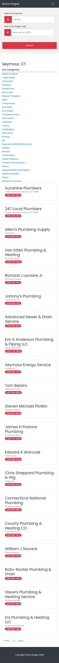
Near (15, 26)
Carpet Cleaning (10, 159)
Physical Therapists (11, 96)
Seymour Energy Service (28, 365)
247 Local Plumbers (23, 209)
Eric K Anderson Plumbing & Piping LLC (29, 342)
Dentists (6, 151)
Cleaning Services (10, 114)
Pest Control (8, 118)
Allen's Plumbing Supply (27, 229)
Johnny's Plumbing (23, 296)
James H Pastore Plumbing (21, 429)
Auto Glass (7, 107)
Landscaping (8, 129)
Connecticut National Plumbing (25, 500)
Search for (13, 13)
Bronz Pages (10, 4)
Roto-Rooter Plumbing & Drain (28, 572)
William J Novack (21, 548)
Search (29, 45)
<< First (6, 640)
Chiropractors (8, 103)
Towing (5, 125)
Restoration (7, 133)
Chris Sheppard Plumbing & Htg (29, 475)
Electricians (7, 92)
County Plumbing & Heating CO (23, 526)
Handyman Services (11, 181)
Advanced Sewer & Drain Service (28, 319)
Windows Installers (10, 173)
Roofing (5, 136)
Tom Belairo (16, 385)
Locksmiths (7, 81)
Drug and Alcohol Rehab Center (17, 144)
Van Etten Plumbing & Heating (25, 253)
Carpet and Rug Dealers (13, 162)
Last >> (21, 640)
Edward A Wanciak (22, 452)
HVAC (4, 99)
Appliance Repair (10, 73)
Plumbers (6, 85)
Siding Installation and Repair (15, 170)
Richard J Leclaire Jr (24, 275)
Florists (5, 177)
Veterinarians (8, 155)
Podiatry (6, 147)
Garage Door (8, 88)
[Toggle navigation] (53, 4)
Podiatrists (7, 122)
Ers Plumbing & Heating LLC (27, 620)
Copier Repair (8, 77)
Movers (5, 166)
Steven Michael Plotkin (26, 406)
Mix (3, 140)
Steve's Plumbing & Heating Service (23, 594)
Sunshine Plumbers (23, 188)
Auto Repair (7, 110)
